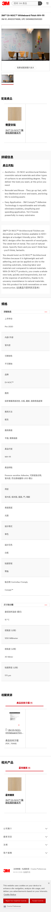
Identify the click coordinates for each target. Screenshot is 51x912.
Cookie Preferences (38, 869)
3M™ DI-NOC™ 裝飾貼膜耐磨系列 (14, 131)
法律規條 (16, 869)
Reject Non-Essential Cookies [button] (16, 901)
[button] (12, 906)
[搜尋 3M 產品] (40, 3)
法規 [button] (5, 845)
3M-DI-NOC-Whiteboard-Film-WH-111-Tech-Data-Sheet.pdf (14, 731)
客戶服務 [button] (7, 853)
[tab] (24, 703)
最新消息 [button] (7, 837)
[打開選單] (47, 3)
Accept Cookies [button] (37, 901)
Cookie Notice (10, 895)
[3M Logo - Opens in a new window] (6, 3)
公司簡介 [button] (7, 829)
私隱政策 (25, 869)
